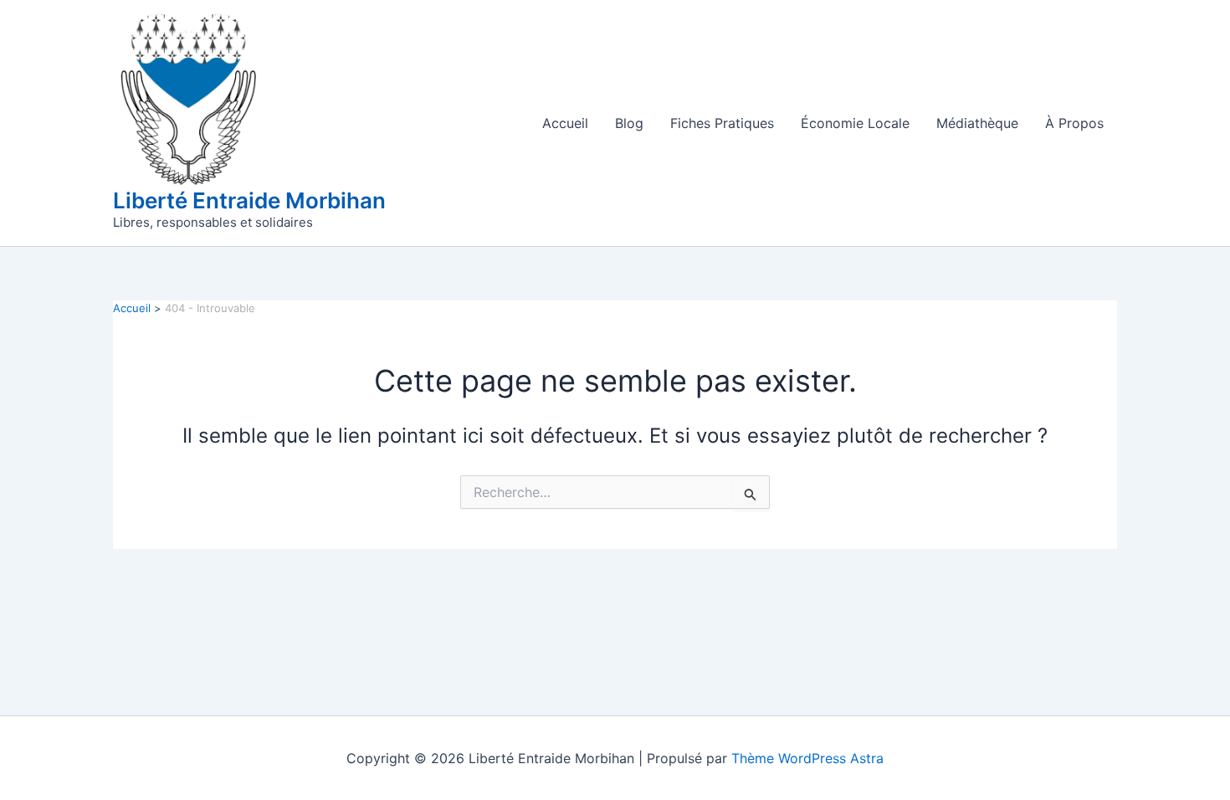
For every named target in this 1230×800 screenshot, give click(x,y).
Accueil (565, 123)
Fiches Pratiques (722, 123)
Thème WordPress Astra (807, 758)
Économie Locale (855, 123)
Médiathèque (977, 123)
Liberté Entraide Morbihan (249, 200)
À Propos (1074, 123)
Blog (629, 123)
